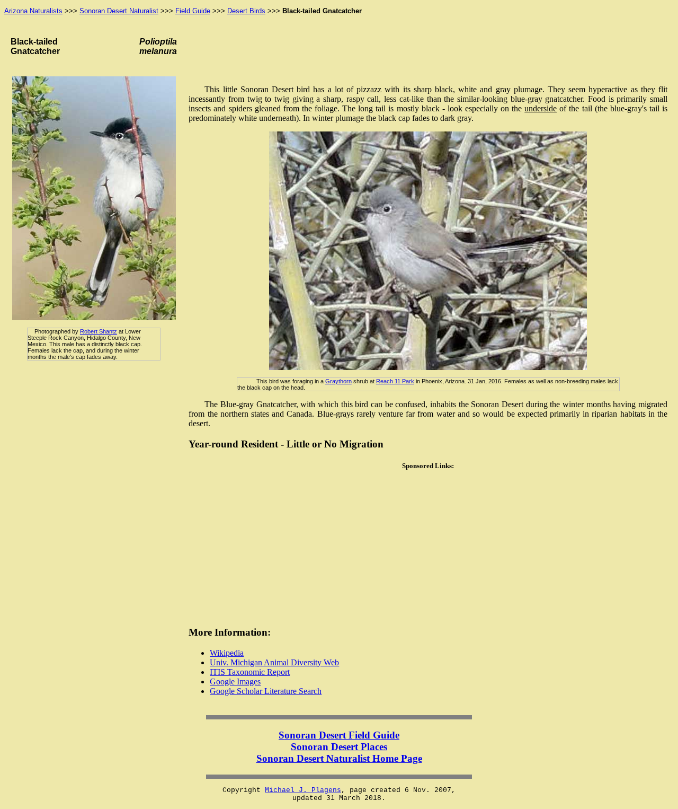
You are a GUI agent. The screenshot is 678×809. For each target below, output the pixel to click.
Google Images (235, 681)
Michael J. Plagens (303, 790)
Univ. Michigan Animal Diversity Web (274, 662)
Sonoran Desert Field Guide (339, 735)
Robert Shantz (98, 331)
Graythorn (338, 381)
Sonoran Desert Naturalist (118, 11)
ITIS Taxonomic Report (250, 671)
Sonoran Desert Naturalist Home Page (339, 758)
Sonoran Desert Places (339, 746)
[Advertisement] (428, 548)
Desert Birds (246, 11)
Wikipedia (227, 652)
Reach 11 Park (395, 381)
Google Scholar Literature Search (266, 691)
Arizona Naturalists (33, 11)
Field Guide (192, 11)
